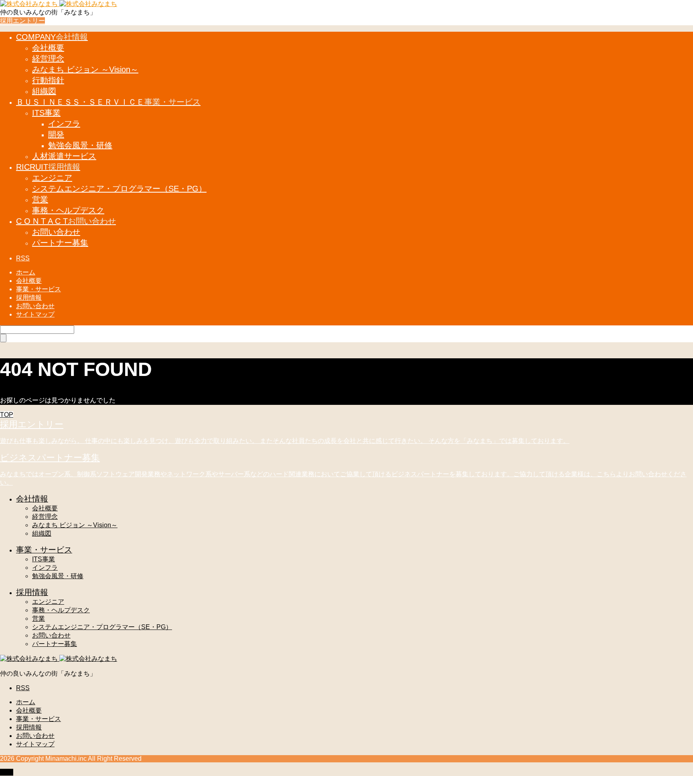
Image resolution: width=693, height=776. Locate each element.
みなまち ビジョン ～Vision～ (75, 525)
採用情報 (29, 297)
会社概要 (29, 280)
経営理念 (45, 516)
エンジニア (48, 601)
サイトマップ (35, 314)
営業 (38, 618)
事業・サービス (38, 289)
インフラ (45, 567)
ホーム (25, 272)
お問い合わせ (35, 306)
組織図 (41, 533)
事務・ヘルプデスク (61, 610)
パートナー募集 (54, 643)
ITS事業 (43, 559)
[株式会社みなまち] (58, 3)
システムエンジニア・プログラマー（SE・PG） (102, 627)
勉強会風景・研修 (57, 576)
